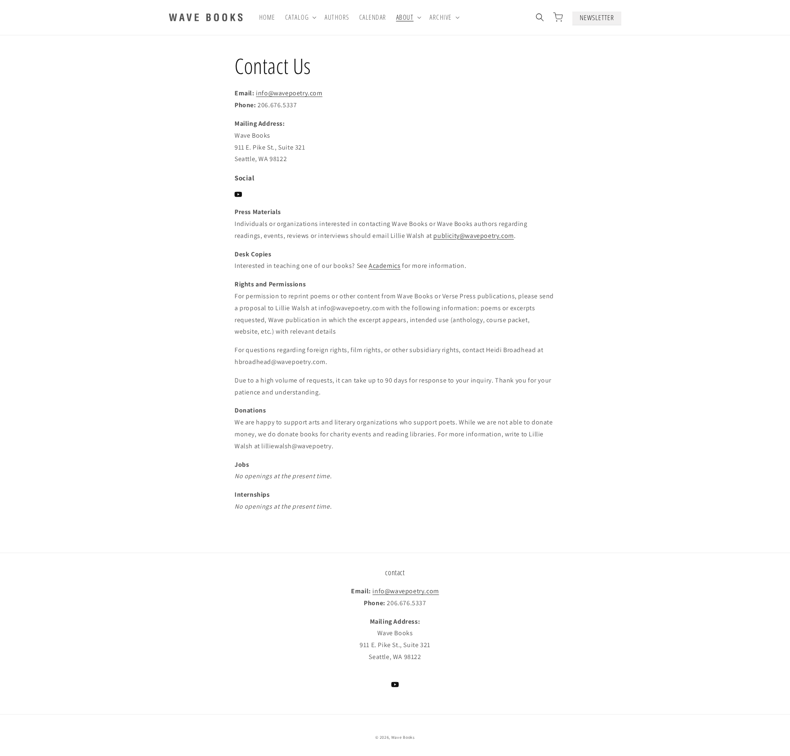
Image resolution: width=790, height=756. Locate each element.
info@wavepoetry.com (289, 93)
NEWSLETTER (597, 17)
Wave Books (403, 737)
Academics (384, 265)
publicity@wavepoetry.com (473, 235)
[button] (300, 17)
